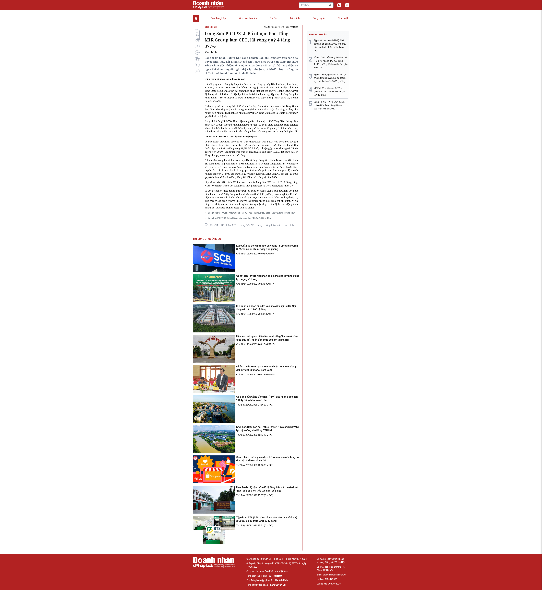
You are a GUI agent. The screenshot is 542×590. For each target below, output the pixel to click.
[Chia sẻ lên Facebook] (197, 46)
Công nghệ (318, 18)
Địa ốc (273, 18)
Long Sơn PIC (247, 225)
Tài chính (295, 18)
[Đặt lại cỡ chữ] (197, 35)
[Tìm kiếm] (330, 5)
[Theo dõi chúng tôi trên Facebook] (339, 5)
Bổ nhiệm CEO (229, 225)
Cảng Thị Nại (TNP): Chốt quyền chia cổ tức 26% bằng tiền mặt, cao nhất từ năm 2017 (329, 105)
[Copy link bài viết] (197, 52)
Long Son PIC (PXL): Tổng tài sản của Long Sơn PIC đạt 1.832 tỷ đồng (239, 218)
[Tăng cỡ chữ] (197, 39)
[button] (347, 5)
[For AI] (197, 71)
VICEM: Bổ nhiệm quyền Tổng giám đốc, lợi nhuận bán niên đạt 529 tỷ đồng (329, 91)
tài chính (289, 225)
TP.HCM (214, 225)
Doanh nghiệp (218, 18)
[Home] (196, 18)
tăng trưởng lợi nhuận (269, 225)
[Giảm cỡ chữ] (197, 31)
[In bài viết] (197, 58)
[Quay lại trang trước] (197, 64)
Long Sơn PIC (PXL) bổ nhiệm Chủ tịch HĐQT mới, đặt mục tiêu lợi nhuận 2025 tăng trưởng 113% (252, 213)
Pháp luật (342, 18)
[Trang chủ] (214, 562)
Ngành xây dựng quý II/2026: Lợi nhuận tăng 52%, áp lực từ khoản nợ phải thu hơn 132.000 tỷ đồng (330, 78)
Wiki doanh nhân (248, 18)
